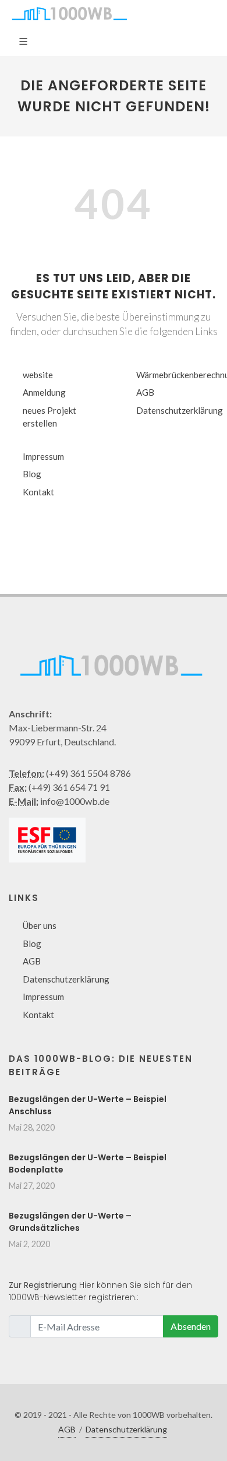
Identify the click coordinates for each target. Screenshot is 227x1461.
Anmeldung (44, 392)
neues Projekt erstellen (49, 417)
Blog (32, 474)
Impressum (43, 456)
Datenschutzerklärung (179, 410)
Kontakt (38, 492)
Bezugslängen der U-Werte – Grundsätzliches (70, 1222)
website (38, 374)
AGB (145, 392)
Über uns (39, 925)
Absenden (191, 1326)
